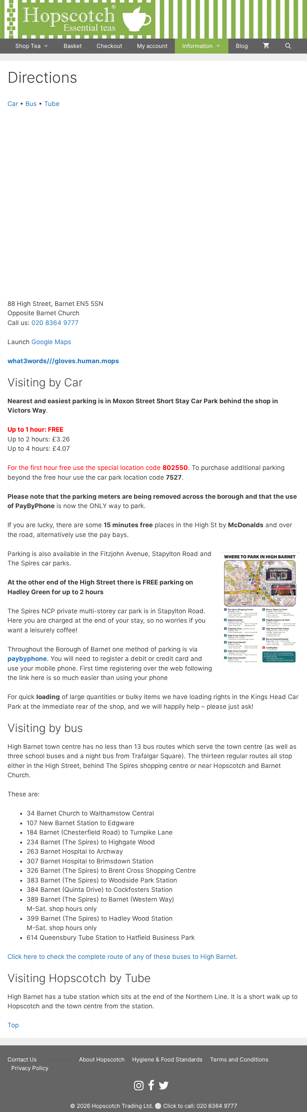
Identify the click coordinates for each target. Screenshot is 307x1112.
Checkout (109, 45)
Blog (242, 45)
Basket (73, 45)
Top (13, 1025)
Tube (52, 103)
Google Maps (51, 342)
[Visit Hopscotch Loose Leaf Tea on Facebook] (151, 1087)
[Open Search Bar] (288, 46)
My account (152, 45)
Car (12, 103)
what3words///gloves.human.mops (63, 361)
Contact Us (22, 1059)
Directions (58, 1059)
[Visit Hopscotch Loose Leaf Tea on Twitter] (163, 1087)
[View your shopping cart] (266, 46)
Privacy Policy (29, 1068)
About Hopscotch (102, 1059)
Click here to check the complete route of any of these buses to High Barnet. (122, 956)
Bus (31, 103)
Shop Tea (27, 45)
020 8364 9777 (55, 322)
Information (197, 45)
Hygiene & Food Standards (167, 1059)
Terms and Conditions (239, 1059)
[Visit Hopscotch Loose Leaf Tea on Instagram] (139, 1087)
